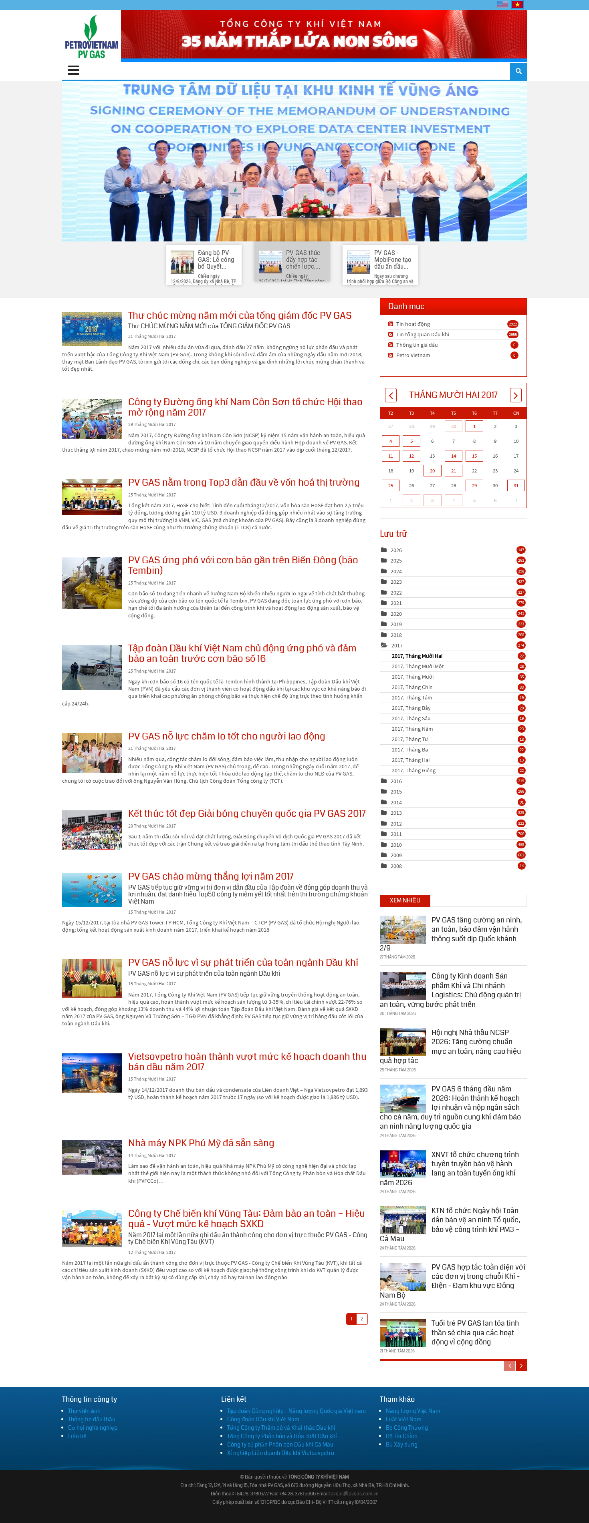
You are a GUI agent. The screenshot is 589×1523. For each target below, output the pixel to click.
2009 (396, 855)
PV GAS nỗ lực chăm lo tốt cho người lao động (92, 753)
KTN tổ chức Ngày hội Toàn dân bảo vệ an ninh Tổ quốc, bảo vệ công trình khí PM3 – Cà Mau (450, 1225)
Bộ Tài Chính (402, 1436)
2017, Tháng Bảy (458, 707)
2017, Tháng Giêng (458, 770)
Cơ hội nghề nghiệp (92, 1428)
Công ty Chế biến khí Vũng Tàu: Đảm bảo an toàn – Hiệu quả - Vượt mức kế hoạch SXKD (92, 1228)
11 (390, 455)
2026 (396, 550)
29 (474, 485)
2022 (396, 592)
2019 (396, 624)
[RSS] (391, 324)
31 (516, 485)
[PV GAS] (91, 36)
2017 (397, 645)
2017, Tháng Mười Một (458, 666)
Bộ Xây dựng (402, 1445)
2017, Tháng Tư (458, 739)
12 (411, 455)
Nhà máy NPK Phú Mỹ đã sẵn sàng (92, 1157)
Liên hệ (77, 1436)
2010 (396, 844)
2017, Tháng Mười (458, 676)
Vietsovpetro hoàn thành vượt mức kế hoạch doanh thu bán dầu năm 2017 (92, 1073)
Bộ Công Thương (407, 1428)
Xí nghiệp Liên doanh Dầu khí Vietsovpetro (280, 1453)
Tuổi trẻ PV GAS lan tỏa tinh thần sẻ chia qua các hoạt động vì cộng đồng (475, 1332)
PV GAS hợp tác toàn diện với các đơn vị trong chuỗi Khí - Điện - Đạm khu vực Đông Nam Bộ (453, 1281)
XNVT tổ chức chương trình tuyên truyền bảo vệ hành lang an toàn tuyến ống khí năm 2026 (449, 1168)
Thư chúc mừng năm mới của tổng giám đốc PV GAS (92, 329)
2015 (396, 791)
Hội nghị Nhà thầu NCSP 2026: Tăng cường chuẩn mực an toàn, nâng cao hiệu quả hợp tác (450, 1046)
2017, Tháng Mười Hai (458, 655)
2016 (396, 781)
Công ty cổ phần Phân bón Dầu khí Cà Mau (280, 1445)
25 (390, 485)
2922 (513, 324)
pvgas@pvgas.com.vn (355, 1494)
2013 (396, 812)
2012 (396, 823)
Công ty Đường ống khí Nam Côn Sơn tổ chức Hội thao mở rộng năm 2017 (92, 419)
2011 (396, 834)
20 (432, 470)
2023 (396, 581)
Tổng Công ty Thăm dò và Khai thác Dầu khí (281, 1428)
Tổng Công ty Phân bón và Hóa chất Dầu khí (282, 1436)
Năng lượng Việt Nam (413, 1411)
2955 (513, 334)
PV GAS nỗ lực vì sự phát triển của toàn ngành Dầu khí (92, 978)
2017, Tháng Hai (458, 760)
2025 (396, 560)
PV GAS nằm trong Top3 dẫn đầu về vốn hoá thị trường (92, 497)
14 (453, 455)
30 (453, 426)
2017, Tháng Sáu (458, 718)
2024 (396, 571)
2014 (396, 802)
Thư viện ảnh (84, 1411)
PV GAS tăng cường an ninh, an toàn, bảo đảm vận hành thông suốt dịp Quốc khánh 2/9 (451, 934)
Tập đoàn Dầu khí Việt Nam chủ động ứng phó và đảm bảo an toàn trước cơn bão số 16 (92, 667)
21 (453, 470)
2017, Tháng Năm (458, 728)
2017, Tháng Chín (458, 687)
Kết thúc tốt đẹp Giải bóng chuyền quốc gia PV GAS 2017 (92, 830)
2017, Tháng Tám (458, 697)
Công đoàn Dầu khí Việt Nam (263, 1419)
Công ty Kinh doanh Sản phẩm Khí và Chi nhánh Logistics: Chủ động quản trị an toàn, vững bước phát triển (450, 990)
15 (474, 455)
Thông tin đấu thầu (91, 1419)
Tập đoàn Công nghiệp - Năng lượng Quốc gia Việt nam (296, 1411)
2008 (396, 866)
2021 (396, 603)
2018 (396, 635)
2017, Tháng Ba (458, 749)
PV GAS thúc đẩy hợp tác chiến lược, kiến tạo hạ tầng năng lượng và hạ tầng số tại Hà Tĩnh (294, 161)
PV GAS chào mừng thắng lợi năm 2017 (92, 890)
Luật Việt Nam (404, 1419)
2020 (396, 613)
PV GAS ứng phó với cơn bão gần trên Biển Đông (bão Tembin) (92, 583)
